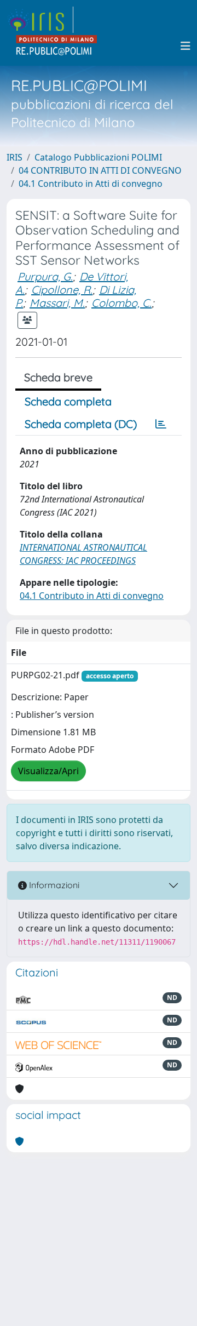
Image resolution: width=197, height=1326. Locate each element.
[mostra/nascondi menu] (185, 46)
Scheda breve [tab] (58, 377)
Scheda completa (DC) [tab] (81, 424)
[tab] (161, 424)
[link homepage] (40, 20)
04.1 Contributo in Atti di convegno (91, 184)
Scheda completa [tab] (68, 401)
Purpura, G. (45, 276)
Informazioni (53, 884)
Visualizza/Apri (48, 771)
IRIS (14, 157)
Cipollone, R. (61, 289)
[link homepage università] (57, 46)
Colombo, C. (121, 303)
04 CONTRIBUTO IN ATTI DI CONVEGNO (100, 170)
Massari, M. (57, 303)
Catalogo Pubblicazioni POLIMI (98, 157)
